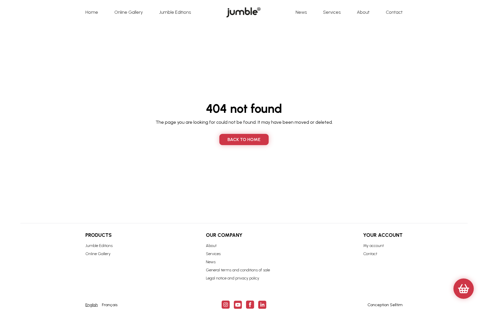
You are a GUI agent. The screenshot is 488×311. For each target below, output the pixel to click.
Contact (370, 253)
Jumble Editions (99, 245)
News (211, 261)
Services (213, 253)
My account (373, 245)
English (91, 304)
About (211, 245)
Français (109, 304)
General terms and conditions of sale (238, 270)
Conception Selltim (385, 304)
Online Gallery (98, 253)
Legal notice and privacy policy (232, 278)
